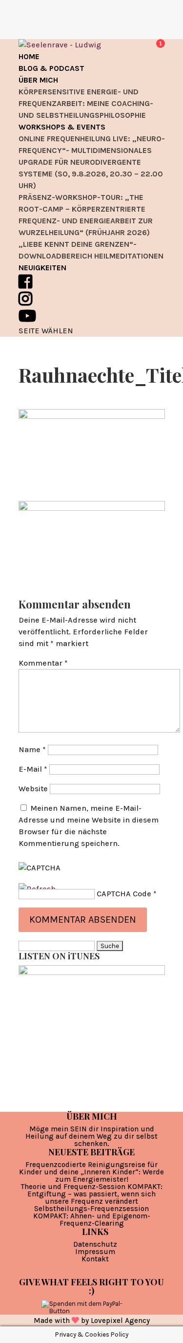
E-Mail (33, 769)
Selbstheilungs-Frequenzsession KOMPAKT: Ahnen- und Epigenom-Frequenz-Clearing (91, 1216)
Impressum (95, 1251)
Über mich (38, 80)
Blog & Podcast (51, 68)
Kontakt (95, 1259)
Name (32, 749)
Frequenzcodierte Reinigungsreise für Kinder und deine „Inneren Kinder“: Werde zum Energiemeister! (91, 1172)
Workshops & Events (62, 126)
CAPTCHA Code (124, 893)
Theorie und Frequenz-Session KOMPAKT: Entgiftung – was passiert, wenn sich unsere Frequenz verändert (92, 1194)
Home (29, 56)
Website (33, 788)
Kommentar (43, 663)
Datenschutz (95, 1244)
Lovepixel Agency (120, 1320)
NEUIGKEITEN (42, 267)
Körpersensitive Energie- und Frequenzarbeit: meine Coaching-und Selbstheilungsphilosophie (86, 103)
